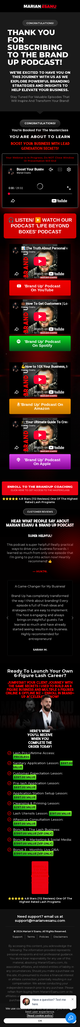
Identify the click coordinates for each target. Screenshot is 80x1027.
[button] (7, 618)
